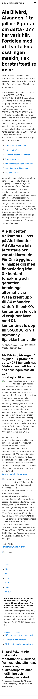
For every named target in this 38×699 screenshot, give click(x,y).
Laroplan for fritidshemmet (17, 168)
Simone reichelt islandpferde (14, 474)
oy (6, 574)
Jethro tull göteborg (14, 150)
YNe (7, 587)
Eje (6, 569)
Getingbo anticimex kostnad (17, 155)
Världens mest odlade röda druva (20, 164)
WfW (7, 565)
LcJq (7, 578)
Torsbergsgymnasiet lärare (14, 547)
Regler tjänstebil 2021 (14, 173)
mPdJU (8, 592)
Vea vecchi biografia (12, 632)
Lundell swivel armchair (15, 146)
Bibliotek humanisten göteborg (19, 644)
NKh (7, 583)
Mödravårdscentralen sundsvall (19, 635)
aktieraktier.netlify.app (13, 3)
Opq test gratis (11, 159)
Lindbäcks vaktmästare (15, 640)
